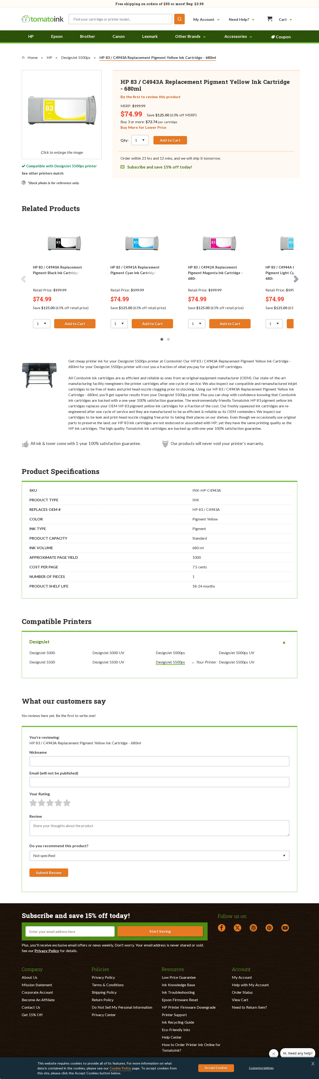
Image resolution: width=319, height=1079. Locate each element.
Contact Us (31, 1007)
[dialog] (159, 1068)
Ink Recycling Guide (178, 1022)
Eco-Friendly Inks (176, 1029)
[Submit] (179, 19)
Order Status (242, 992)
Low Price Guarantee (179, 977)
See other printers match (43, 173)
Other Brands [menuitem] (187, 36)
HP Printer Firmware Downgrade (189, 1007)
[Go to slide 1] (161, 339)
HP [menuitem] (31, 36)
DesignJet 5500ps (69, 166)
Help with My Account (250, 984)
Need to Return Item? (249, 1007)
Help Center (172, 1037)
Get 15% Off (32, 1014)
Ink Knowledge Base (178, 984)
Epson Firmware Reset (180, 999)
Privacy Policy (47, 950)
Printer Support (174, 1014)
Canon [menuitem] (119, 36)
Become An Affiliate (38, 999)
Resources (173, 969)
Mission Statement (37, 984)
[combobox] (126, 19)
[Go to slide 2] (168, 339)
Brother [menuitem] (87, 36)
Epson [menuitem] (57, 36)
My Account (242, 977)
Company (32, 969)
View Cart (240, 999)
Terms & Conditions (108, 984)
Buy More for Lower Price (143, 127)
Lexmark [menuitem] (150, 36)
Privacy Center (104, 1014)
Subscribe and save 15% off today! (159, 167)
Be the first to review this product (151, 96)
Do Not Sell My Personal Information (122, 1007)
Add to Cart (170, 140)
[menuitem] (207, 19)
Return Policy (102, 999)
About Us (29, 977)
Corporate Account (37, 992)
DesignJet (39, 641)
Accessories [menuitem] (235, 36)
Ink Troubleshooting (178, 992)
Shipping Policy (104, 992)
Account (241, 969)
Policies (100, 969)
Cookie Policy (120, 1068)
